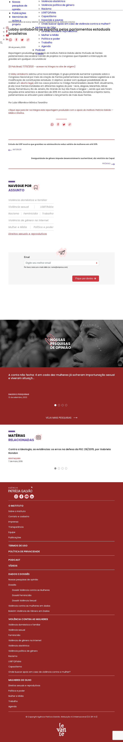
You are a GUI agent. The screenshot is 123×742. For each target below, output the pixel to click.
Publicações (19, 13)
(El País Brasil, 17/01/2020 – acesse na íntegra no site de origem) (41, 66)
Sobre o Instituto (17, 511)
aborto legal (27, 83)
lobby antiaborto (19, 74)
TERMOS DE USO (17, 545)
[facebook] (7, 32)
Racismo (46, 8)
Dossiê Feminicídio (22, 595)
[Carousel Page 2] (59, 405)
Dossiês (12, 584)
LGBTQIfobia (48, 12)
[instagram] (7, 28)
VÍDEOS (12, 565)
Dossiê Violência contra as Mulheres (31, 590)
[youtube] (7, 35)
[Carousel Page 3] (63, 405)
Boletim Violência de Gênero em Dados (29, 611)
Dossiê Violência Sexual (24, 600)
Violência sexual (18, 207)
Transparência (16, 526)
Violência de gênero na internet (28, 220)
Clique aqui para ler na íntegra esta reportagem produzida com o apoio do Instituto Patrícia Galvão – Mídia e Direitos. (60, 111)
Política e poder (50, 38)
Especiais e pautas (52, 20)
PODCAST (14, 560)
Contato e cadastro (18, 516)
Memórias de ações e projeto (19, 20)
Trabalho (46, 42)
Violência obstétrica (18, 645)
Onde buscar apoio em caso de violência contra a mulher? (75, 23)
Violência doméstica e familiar (27, 200)
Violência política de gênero (57, 5)
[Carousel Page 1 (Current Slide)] (55, 405)
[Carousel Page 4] (66, 405)
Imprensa (13, 521)
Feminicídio (31, 213)
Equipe (11, 532)
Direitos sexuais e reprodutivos (59, 31)
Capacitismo (48, 16)
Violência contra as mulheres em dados (29, 605)
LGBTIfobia (46, 207)
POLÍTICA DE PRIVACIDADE (24, 551)
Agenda (46, 46)
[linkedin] (7, 39)
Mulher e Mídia (49, 35)
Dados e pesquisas (18, 394)
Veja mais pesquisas (59, 417)
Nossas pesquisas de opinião (19, 5)
